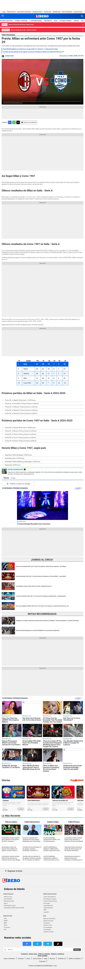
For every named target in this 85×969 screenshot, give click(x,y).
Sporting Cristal (9, 901)
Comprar (21, 808)
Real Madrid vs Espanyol (24, 11)
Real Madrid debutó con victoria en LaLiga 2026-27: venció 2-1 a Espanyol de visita (30, 49)
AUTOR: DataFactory (15, 469)
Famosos (47, 923)
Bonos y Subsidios (49, 918)
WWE (5, 921)
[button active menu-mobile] (3, 16)
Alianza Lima (47, 11)
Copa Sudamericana (50, 901)
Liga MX (46, 912)
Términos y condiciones (57, 954)
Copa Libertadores (50, 896)
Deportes (48, 21)
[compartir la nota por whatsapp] (14, 122)
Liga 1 (6, 903)
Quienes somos (33, 954)
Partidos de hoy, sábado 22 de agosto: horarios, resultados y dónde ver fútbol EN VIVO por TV (33, 52)
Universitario (56, 11)
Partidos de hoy (11, 11)
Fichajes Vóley (78, 11)
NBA (5, 923)
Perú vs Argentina (67, 11)
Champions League (50, 899)
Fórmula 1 (7, 927)
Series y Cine (48, 925)
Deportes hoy (7, 916)
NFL (5, 929)
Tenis (5, 925)
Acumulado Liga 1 (37, 11)
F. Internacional (36, 21)
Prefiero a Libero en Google (20, 484)
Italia (13, 478)
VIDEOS (76, 21)
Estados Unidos (49, 932)
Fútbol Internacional (8, 35)
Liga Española (48, 908)
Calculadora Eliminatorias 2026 (14, 908)
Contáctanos (24, 954)
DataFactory (9, 56)
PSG (45, 910)
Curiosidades (48, 927)
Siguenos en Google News (30, 122)
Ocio (55, 21)
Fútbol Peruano (21, 21)
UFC (5, 918)
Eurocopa (47, 903)
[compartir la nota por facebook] (10, 122)
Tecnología (47, 929)
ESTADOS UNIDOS (66, 21)
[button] (82, 16)
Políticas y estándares (44, 954)
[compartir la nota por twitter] (18, 122)
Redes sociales (48, 921)
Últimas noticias (6, 21)
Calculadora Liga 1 (10, 905)
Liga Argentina (48, 905)
